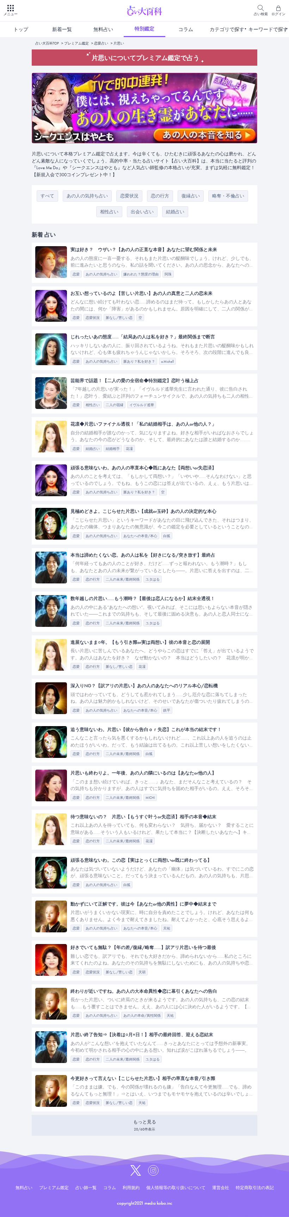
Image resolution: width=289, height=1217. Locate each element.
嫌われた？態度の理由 (141, 274)
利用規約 (131, 1188)
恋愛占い (101, 43)
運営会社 (220, 1188)
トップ (20, 29)
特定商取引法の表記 (255, 1188)
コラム (185, 29)
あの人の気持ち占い (87, 196)
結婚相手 (113, 448)
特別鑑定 (144, 28)
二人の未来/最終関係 (123, 579)
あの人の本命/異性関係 (142, 1015)
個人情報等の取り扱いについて (175, 1188)
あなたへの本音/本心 (140, 536)
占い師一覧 (86, 1188)
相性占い (109, 212)
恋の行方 (160, 196)
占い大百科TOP (47, 43)
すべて (47, 196)
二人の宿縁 (114, 405)
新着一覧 (62, 29)
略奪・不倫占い (228, 196)
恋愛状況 (129, 196)
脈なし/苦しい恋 (119, 317)
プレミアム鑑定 (76, 43)
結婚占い (175, 212)
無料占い (103, 29)
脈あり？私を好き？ (139, 361)
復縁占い (191, 196)
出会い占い (142, 212)
